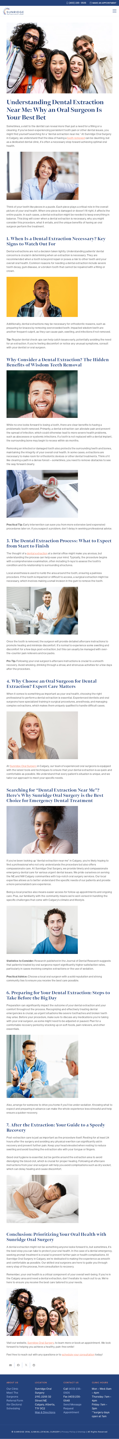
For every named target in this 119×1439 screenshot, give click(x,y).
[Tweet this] (26, 1365)
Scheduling (13, 1408)
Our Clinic (12, 1389)
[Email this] (10, 1365)
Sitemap (81, 1432)
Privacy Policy (68, 1432)
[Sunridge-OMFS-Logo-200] (13, 11)
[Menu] (115, 11)
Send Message (72, 1404)
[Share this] (18, 1365)
